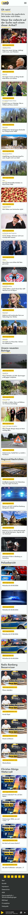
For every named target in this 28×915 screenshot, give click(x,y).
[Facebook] (8, 876)
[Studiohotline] (23, 876)
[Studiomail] (19, 876)
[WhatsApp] (5, 876)
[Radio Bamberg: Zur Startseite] (12, 2)
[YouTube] (16, 876)
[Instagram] (12, 876)
